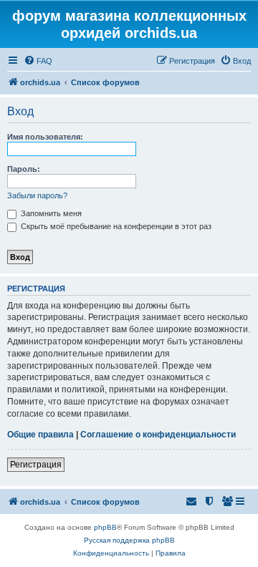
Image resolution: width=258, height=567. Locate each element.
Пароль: (23, 169)
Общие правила (40, 435)
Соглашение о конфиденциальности (158, 435)
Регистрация (36, 465)
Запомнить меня (50, 213)
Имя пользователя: (45, 136)
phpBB (105, 527)
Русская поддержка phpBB (129, 540)
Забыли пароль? (37, 195)
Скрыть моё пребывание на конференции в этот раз (115, 226)
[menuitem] (38, 60)
